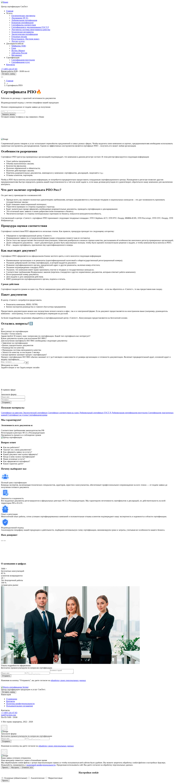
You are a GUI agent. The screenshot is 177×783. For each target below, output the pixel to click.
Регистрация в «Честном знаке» (25, 39)
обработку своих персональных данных (68, 680)
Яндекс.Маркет (18, 50)
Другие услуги (17, 41)
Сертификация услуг (20, 62)
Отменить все (27, 768)
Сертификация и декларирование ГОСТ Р (30, 27)
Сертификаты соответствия (23, 25)
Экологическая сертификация (24, 34)
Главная (9, 11)
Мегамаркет (16, 55)
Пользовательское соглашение (19, 706)
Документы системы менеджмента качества (30, 29)
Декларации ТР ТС (19, 18)
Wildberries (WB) (18, 46)
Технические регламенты (22, 32)
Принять (5, 768)
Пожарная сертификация (22, 22)
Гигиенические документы (23, 16)
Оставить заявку (8, 74)
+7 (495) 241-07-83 (9, 69)
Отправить (6, 676)
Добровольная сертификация (24, 20)
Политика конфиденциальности (20, 703)
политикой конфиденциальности (41, 765)
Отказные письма (19, 36)
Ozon (13, 48)
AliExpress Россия (19, 53)
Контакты (10, 64)
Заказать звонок (8, 114)
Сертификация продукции (23, 60)
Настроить (15, 768)
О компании (11, 699)
